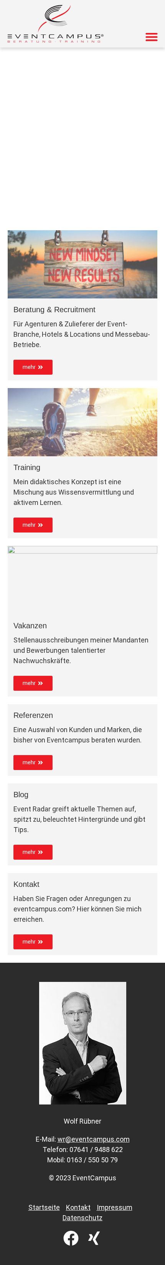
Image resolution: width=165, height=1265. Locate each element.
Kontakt (78, 1207)
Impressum (114, 1207)
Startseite (44, 1207)
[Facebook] (71, 1238)
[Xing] (94, 1238)
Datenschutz (82, 1218)
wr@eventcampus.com (94, 1139)
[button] (151, 36)
